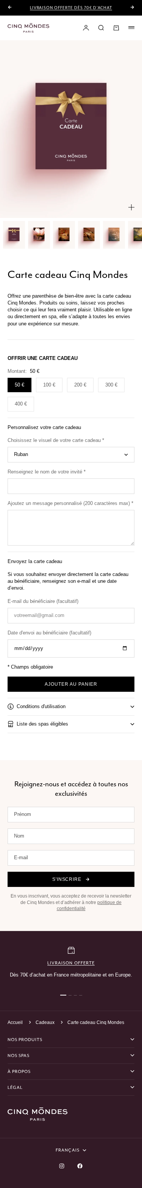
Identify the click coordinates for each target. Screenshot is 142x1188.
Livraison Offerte (71, 963)
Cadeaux (45, 1022)
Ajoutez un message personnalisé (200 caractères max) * (70, 503)
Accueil (15, 1022)
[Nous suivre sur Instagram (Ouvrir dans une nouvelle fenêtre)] (62, 1166)
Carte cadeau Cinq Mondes (95, 1022)
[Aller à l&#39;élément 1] (14, 235)
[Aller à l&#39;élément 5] (114, 235)
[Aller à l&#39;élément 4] (89, 235)
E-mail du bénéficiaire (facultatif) (43, 601)
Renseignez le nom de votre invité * (47, 472)
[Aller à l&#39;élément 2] (39, 235)
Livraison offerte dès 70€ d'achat (71, 7)
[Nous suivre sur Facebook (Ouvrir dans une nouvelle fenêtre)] (80, 1166)
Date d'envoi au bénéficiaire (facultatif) (49, 633)
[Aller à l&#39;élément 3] (64, 235)
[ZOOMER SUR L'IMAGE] (131, 207)
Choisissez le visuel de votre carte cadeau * (56, 440)
